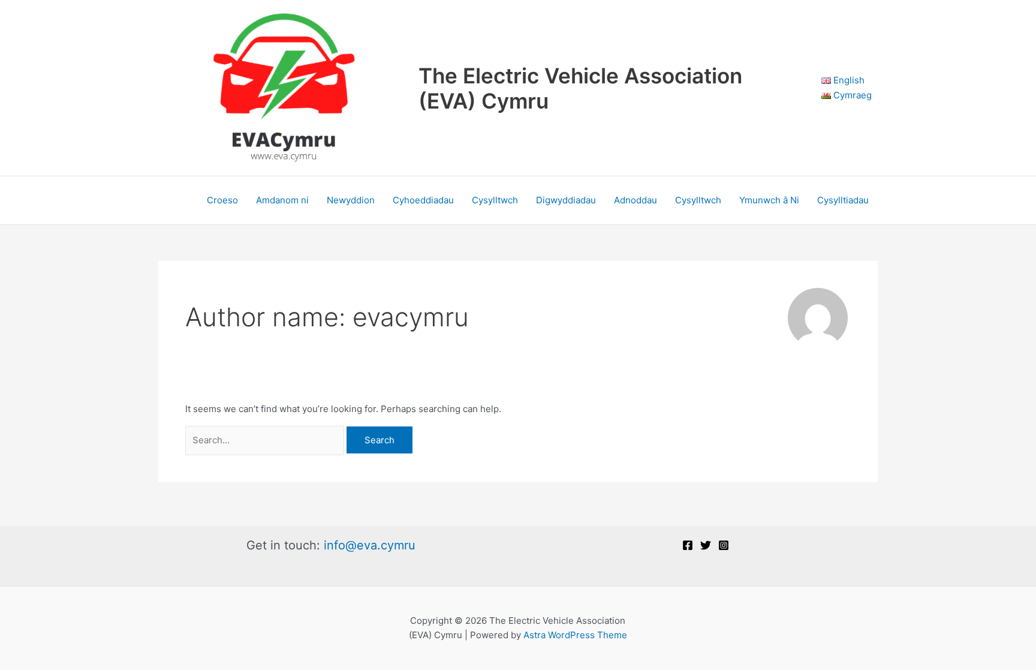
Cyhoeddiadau (423, 200)
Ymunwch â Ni (769, 200)
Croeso (222, 200)
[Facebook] (687, 545)
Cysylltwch (495, 200)
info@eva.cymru (369, 545)
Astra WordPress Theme (575, 635)
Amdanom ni (282, 200)
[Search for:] (266, 440)
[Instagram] (723, 545)
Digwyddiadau (566, 200)
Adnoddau (635, 200)
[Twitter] (705, 545)
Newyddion (351, 200)
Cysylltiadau (843, 200)
